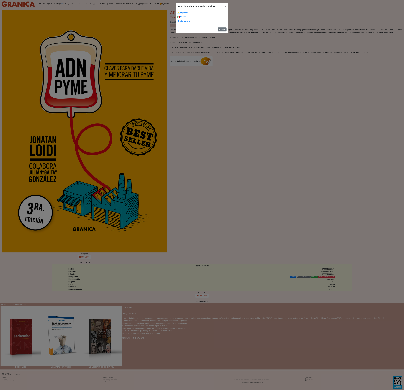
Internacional (185, 21)
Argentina (184, 13)
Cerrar (222, 29)
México (183, 17)
